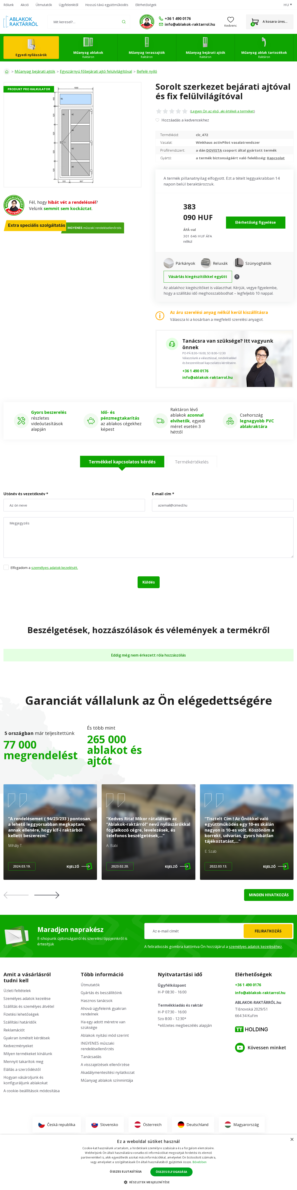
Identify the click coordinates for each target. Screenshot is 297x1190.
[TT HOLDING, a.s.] (251, 1029)
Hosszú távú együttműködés (106, 5)
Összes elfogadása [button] (171, 1172)
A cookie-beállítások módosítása (31, 1090)
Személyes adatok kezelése (27, 998)
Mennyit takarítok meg (23, 1061)
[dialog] (148, 1162)
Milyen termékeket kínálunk (27, 1053)
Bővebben (200, 1162)
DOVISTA (214, 150)
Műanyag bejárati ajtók (35, 71)
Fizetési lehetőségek (21, 1014)
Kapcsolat (276, 158)
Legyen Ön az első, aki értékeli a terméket (222, 111)
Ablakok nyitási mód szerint (105, 1035)
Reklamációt (14, 1030)
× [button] (292, 1139)
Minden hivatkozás (269, 894)
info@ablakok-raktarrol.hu (207, 377)
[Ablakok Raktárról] (20, 22)
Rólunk (8, 5)
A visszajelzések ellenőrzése (105, 1064)
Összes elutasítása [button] (126, 1172)
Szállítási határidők (19, 1022)
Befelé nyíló (147, 71)
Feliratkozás (268, 931)
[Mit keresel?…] (88, 22)
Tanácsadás (91, 1056)
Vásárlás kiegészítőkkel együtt (197, 276)
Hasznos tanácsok (97, 1000)
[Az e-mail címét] (219, 931)
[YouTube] (240, 1048)
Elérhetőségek (145, 5)
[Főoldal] (6, 71)
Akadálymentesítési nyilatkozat (108, 1072)
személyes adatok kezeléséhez (255, 946)
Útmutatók (44, 5)
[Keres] (124, 22)
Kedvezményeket (18, 1045)
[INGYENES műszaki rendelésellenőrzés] (146, 21)
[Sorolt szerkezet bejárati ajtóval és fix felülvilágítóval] (72, 134)
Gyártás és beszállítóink (101, 992)
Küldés (148, 582)
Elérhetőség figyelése (255, 222)
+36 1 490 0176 (195, 370)
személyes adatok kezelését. (54, 567)
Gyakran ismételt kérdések (26, 1037)
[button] (46, 895)
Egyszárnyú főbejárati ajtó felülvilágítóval (96, 71)
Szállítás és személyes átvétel (28, 1006)
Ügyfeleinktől (68, 5)
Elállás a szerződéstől (22, 1069)
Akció (25, 5)
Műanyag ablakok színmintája (107, 1080)
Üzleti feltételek (17, 990)
